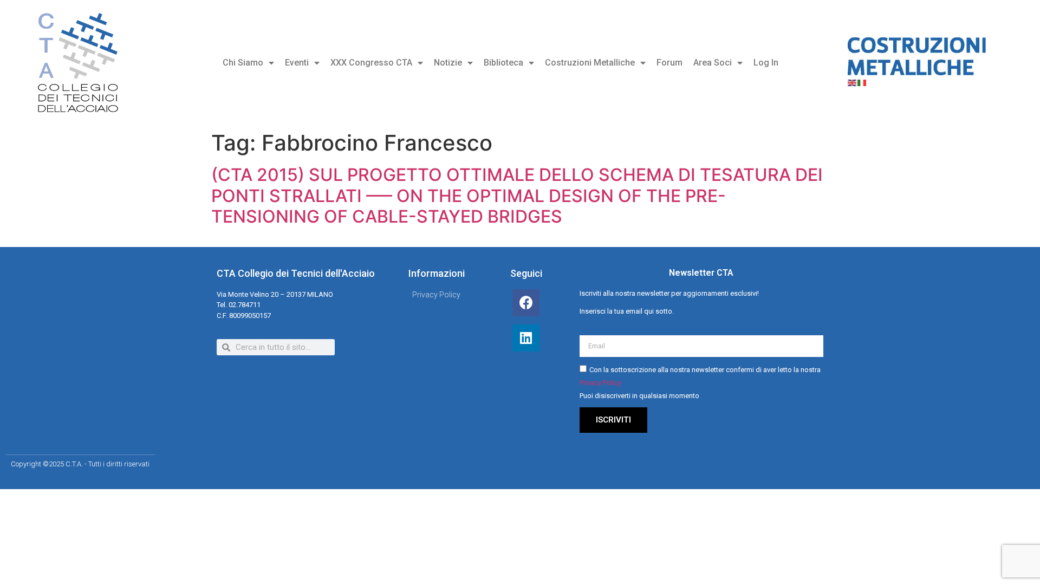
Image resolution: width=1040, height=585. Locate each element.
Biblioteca (503, 62)
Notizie (448, 62)
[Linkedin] (526, 338)
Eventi (297, 62)
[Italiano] (862, 81)
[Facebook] (526, 302)
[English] (852, 81)
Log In (765, 62)
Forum (669, 62)
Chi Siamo (243, 62)
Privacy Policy (600, 383)
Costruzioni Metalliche (590, 62)
